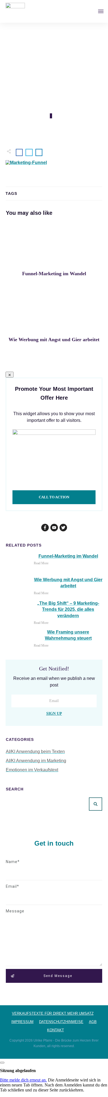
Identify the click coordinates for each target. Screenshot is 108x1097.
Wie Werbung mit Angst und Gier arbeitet (54, 319)
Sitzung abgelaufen (18, 1070)
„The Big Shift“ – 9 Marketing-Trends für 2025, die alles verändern (68, 609)
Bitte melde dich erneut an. (23, 1080)
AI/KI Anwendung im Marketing (36, 760)
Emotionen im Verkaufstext (32, 769)
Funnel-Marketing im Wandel (54, 253)
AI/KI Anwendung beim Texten (35, 751)
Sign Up (54, 713)
